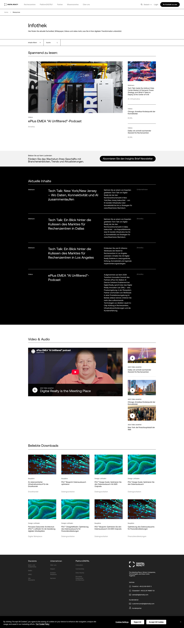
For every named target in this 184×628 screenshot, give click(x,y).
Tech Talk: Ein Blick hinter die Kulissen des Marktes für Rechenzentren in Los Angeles (71, 253)
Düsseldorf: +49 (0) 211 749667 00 (143, 591)
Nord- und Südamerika (32, 566)
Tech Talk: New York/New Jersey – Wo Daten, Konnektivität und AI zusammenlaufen (73, 195)
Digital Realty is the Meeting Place (65, 391)
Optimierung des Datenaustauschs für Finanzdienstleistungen (141, 528)
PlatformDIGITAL (82, 561)
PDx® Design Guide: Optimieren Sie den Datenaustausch (141, 483)
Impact (52, 569)
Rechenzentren (30, 4)
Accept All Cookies (156, 622)
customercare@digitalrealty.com (143, 604)
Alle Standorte (31, 579)
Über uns (86, 4)
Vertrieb (131, 582)
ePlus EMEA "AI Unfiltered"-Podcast (68, 277)
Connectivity (80, 569)
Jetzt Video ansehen (47, 388)
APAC (30, 574)
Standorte (32, 561)
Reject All (137, 622)
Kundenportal (136, 608)
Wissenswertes (73, 4)
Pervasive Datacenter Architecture (80, 578)
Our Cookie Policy (42, 624)
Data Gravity (80, 573)
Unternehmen (56, 561)
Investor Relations (53, 573)
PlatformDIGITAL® (46, 4)
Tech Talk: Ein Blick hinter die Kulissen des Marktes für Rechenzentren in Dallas (69, 224)
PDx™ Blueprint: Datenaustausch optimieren (73, 483)
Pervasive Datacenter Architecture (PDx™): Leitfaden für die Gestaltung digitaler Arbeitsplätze (41, 529)
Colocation (79, 565)
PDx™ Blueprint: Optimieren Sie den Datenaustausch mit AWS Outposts (108, 528)
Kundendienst (133, 600)
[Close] (180, 622)
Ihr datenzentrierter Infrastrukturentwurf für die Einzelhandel (38, 484)
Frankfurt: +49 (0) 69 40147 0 (142, 586)
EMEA (30, 570)
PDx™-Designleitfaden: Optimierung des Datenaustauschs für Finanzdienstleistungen (74, 529)
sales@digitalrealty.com (140, 595)
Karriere (53, 578)
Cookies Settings (122, 622)
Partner (60, 4)
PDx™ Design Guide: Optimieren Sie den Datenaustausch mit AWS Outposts (108, 484)
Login (156, 4)
